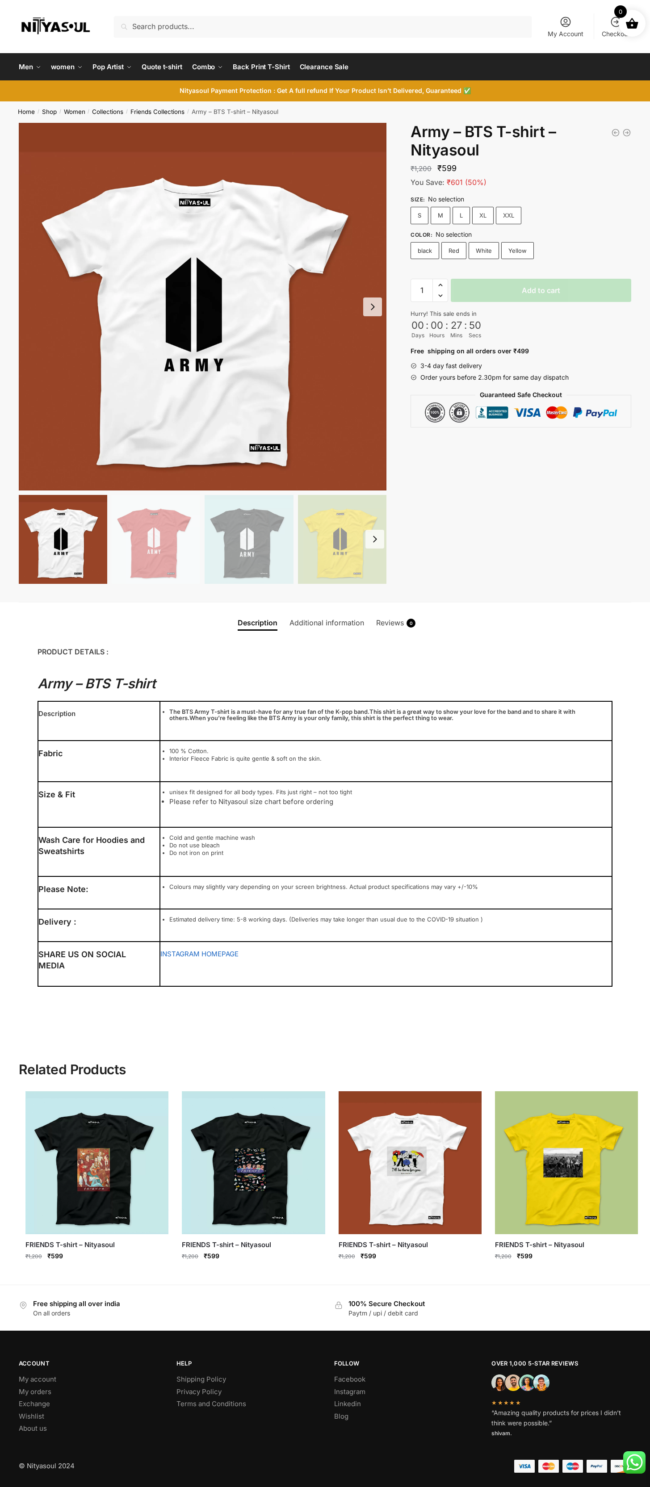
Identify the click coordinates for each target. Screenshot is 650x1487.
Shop (49, 111)
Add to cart (541, 290)
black (425, 250)
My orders (35, 1391)
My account (37, 1379)
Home (26, 111)
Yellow (517, 250)
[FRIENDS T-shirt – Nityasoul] (96, 1162)
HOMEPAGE (220, 954)
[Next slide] (372, 306)
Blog (341, 1416)
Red (454, 250)
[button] (440, 285)
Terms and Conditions (211, 1403)
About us (33, 1428)
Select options (97, 1275)
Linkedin (347, 1403)
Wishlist (31, 1416)
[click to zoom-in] (202, 306)
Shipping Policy (201, 1379)
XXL (508, 215)
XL (482, 215)
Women (74, 111)
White (484, 250)
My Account (565, 34)
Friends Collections (157, 111)
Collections (107, 111)
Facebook (349, 1379)
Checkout (616, 34)
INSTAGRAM (180, 954)
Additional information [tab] (326, 622)
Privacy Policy (199, 1391)
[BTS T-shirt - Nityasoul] (615, 132)
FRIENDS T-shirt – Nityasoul (70, 1244)
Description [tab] (257, 622)
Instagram (349, 1391)
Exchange (34, 1403)
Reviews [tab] (394, 622)
